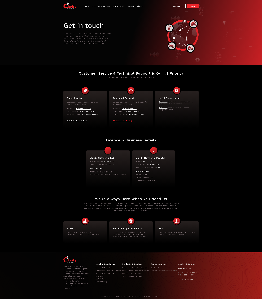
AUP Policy (100, 279)
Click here (163, 102)
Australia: (188, 272)
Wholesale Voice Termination (134, 268)
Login (193, 6)
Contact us (177, 6)
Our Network (118, 6)
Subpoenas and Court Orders (108, 271)
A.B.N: (187, 280)
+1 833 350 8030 (87, 111)
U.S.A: (186, 275)
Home (86, 6)
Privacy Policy (101, 282)
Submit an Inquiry (77, 120)
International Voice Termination (135, 271)
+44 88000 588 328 (90, 114)
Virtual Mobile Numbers (132, 276)
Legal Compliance (135, 6)
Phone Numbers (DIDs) (132, 273)
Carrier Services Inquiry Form (164, 271)
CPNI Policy (100, 276)
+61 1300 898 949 (83, 109)
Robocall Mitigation (103, 268)
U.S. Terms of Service (104, 273)
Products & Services (101, 6)
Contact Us (155, 268)
